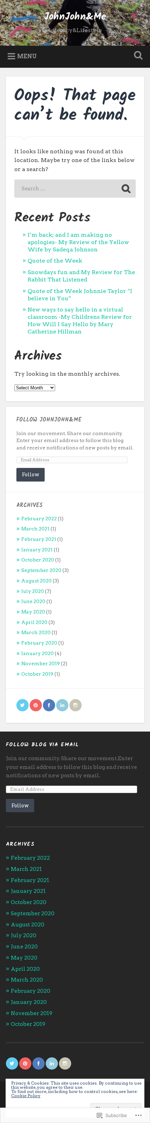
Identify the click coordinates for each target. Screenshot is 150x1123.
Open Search (137, 56)
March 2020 (36, 632)
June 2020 (33, 601)
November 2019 (40, 663)
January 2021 (37, 549)
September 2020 (41, 570)
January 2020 (37, 653)
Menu (27, 56)
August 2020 (36, 580)
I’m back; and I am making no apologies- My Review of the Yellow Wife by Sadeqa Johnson (78, 242)
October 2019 (37, 674)
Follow (30, 474)
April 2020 (34, 622)
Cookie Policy (25, 1095)
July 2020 (32, 591)
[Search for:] (75, 188)
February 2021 (38, 539)
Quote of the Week (55, 260)
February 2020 (39, 643)
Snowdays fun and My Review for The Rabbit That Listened (81, 276)
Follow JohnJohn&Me (48, 420)
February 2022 (39, 518)
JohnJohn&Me (75, 17)
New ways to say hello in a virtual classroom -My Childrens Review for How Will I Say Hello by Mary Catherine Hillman (80, 320)
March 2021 (35, 528)
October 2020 (37, 560)
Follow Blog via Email (42, 744)
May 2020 (33, 612)
